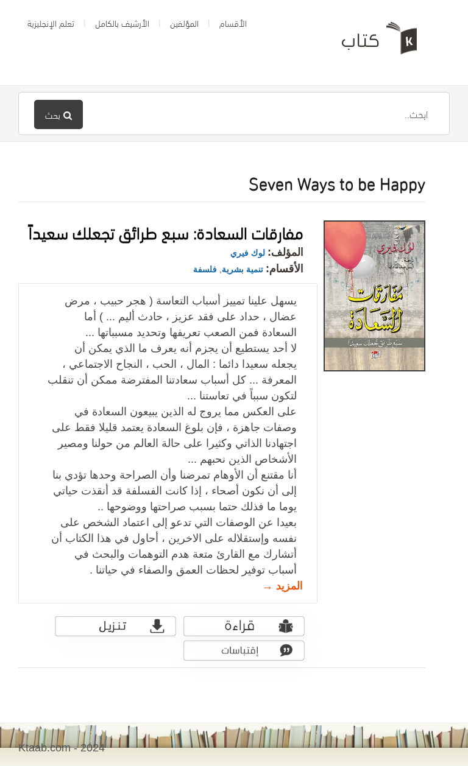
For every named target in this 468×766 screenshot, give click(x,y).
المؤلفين (184, 22)
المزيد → (282, 586)
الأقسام (233, 22)
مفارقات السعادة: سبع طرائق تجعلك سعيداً (166, 231)
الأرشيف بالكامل (122, 22)
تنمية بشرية (242, 269)
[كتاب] (370, 42)
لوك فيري (247, 253)
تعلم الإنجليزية (50, 22)
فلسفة (205, 269)
